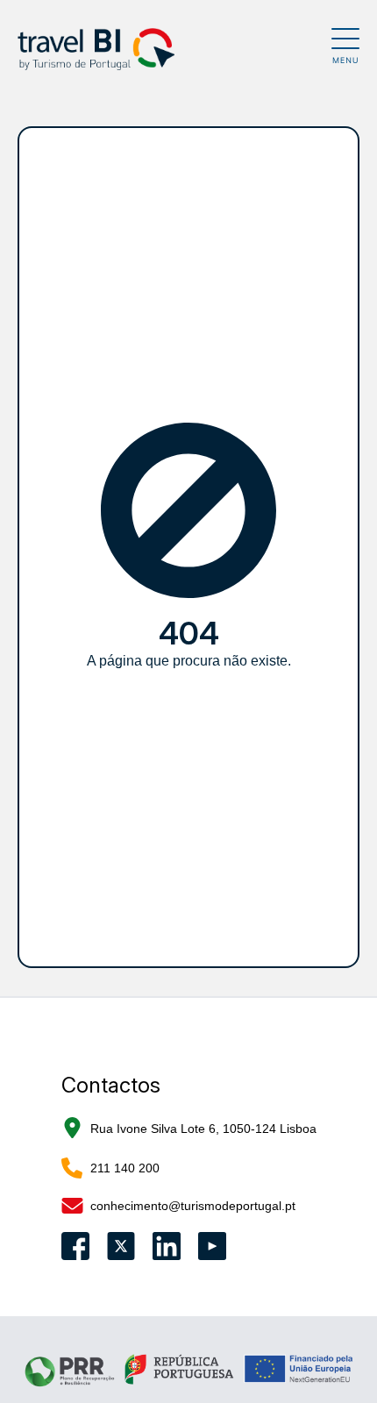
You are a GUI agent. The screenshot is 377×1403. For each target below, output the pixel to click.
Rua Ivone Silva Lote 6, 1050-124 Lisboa (203, 1129)
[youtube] (212, 1246)
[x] (121, 1246)
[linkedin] (167, 1246)
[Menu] (345, 46)
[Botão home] (174, 49)
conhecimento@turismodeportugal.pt (192, 1206)
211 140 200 (125, 1168)
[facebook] (75, 1246)
